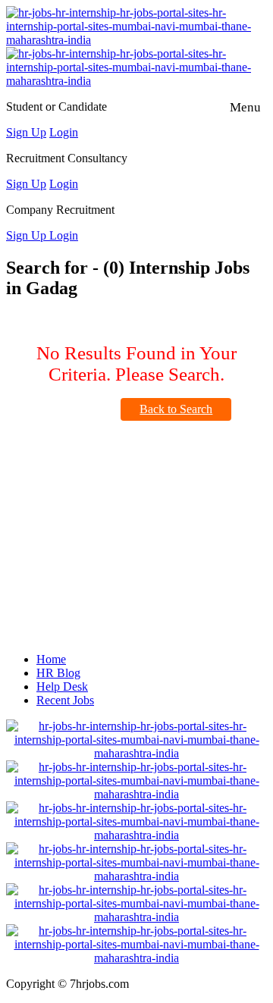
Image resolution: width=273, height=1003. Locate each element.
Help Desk (62, 686)
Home (51, 659)
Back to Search (176, 409)
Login (63, 132)
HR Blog (58, 672)
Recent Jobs (65, 700)
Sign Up (26, 132)
